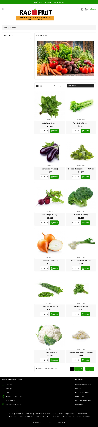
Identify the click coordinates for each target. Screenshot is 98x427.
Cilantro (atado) (81, 306)
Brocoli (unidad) (81, 214)
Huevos (49, 416)
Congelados (58, 413)
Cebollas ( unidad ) (49, 260)
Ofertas (80, 416)
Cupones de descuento (83, 400)
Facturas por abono (82, 392)
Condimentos (82, 413)
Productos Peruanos (43, 413)
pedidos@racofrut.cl (13, 404)
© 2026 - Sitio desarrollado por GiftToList (49, 423)
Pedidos (78, 388)
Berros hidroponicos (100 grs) (81, 169)
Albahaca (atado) (49, 123)
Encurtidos (12, 416)
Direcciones (79, 396)
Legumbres (69, 413)
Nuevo (87, 416)
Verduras (8, 35)
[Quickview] (52, 108)
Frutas (11, 413)
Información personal (83, 384)
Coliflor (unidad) (50, 352)
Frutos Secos (60, 416)
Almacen (29, 413)
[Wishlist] (47, 108)
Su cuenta (79, 379)
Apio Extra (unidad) (81, 123)
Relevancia (81, 85)
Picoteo (22, 416)
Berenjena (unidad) (50, 169)
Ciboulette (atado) (50, 306)
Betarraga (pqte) (49, 214)
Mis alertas (79, 404)
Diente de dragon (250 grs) (81, 352)
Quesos (71, 416)
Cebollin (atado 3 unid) (80, 260)
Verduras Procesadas (35, 416)
